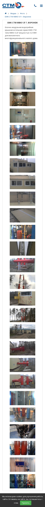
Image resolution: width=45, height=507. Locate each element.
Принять (26, 503)
